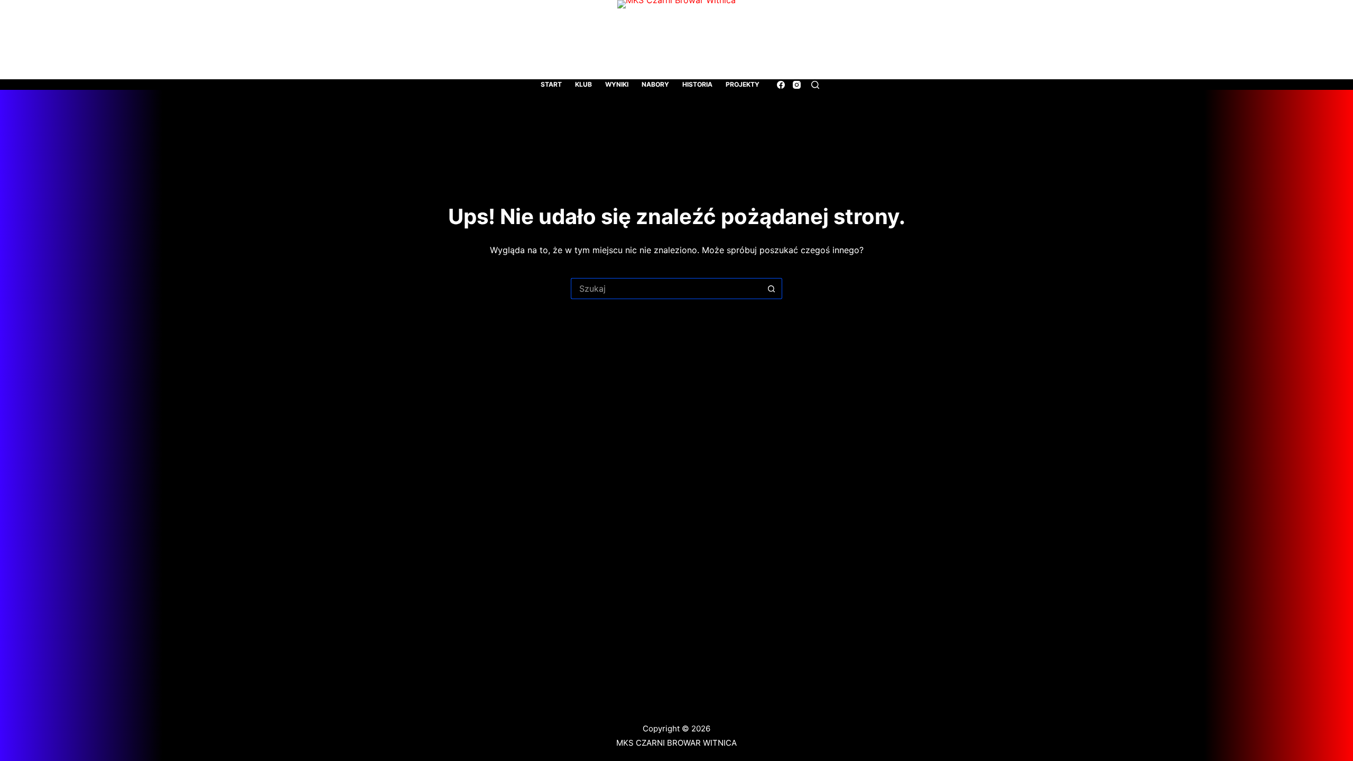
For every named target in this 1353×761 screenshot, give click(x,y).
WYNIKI (616, 84)
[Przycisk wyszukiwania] (771, 288)
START (551, 84)
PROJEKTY (742, 84)
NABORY (655, 84)
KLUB (583, 84)
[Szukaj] (815, 85)
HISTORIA (697, 84)
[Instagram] (797, 85)
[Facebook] (781, 85)
